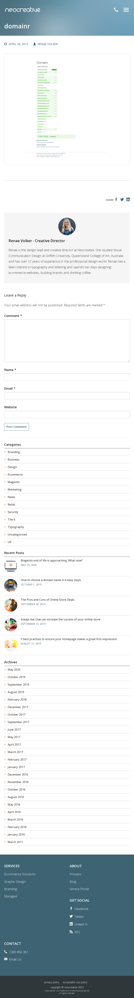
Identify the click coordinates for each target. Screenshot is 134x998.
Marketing (14, 489)
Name (10, 370)
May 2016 (14, 804)
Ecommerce (15, 474)
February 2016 (17, 827)
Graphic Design (15, 881)
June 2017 (14, 729)
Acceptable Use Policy (75, 982)
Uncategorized (17, 534)
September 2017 (18, 722)
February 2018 (17, 699)
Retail (11, 504)
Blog (73, 881)
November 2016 (18, 782)
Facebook (81, 909)
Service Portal (79, 889)
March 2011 (15, 842)
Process (75, 874)
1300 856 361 (18, 952)
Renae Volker (48, 44)
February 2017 (17, 759)
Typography (16, 527)
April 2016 (14, 812)
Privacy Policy (51, 982)
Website (10, 407)
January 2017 (16, 767)
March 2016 (15, 819)
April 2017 (14, 744)
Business (14, 459)
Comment (13, 316)
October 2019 (16, 677)
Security (13, 512)
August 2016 (16, 797)
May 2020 (14, 669)
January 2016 (16, 834)
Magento (14, 482)
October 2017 (16, 714)
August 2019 (16, 692)
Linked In (81, 924)
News (11, 497)
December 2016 (18, 774)
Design (12, 467)
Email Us (15, 959)
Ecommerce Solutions (20, 874)
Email (9, 388)
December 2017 (18, 707)
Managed (10, 896)
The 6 (11, 519)
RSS (77, 932)
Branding (14, 452)
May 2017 (14, 737)
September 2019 (18, 684)
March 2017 (15, 752)
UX (9, 542)
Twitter (79, 916)
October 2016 (16, 789)
